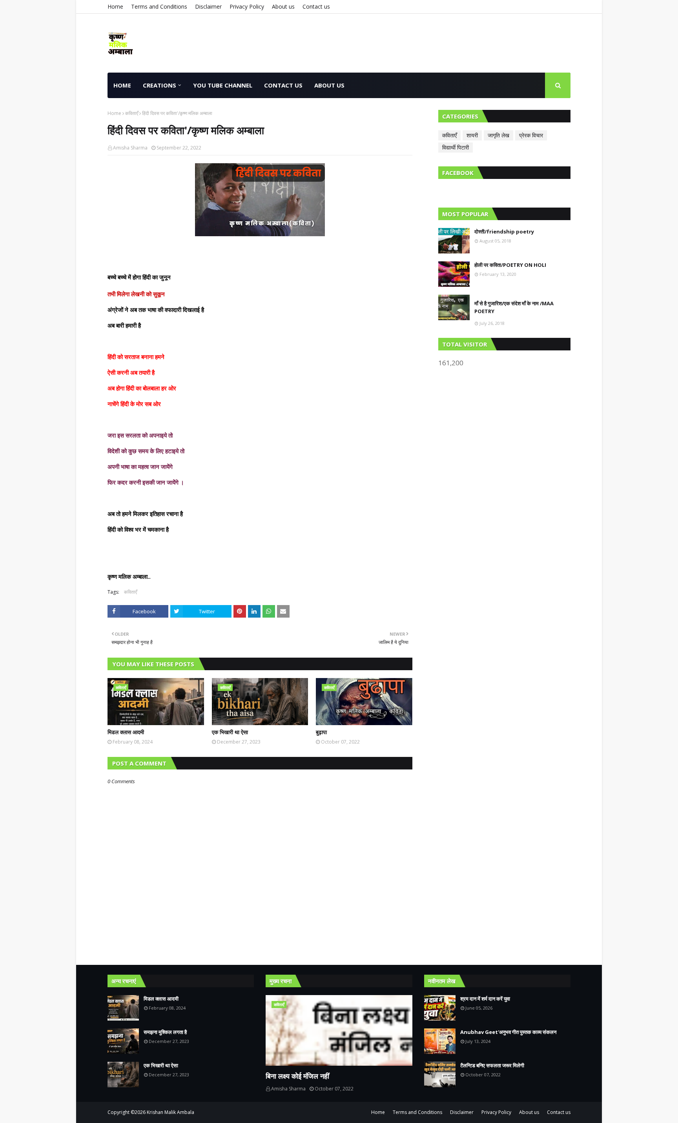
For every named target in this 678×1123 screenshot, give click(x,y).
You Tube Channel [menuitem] (222, 85)
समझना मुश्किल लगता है (165, 1031)
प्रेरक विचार (531, 135)
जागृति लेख (498, 135)
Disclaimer (208, 6)
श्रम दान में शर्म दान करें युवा (485, 998)
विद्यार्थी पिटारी (455, 147)
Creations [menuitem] (159, 85)
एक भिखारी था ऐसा (230, 732)
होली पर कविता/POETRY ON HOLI (510, 264)
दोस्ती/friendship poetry (504, 231)
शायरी (472, 135)
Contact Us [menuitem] (283, 85)
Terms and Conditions (159, 6)
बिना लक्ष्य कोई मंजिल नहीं (297, 1076)
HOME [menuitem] (122, 85)
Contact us (316, 6)
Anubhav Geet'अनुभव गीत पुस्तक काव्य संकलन (508, 1031)
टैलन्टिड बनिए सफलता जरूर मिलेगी (492, 1065)
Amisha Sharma (130, 147)
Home (115, 6)
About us (283, 6)
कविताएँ (131, 113)
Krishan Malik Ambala (170, 1112)
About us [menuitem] (329, 85)
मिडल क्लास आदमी (126, 732)
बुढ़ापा (321, 732)
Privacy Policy (247, 6)
